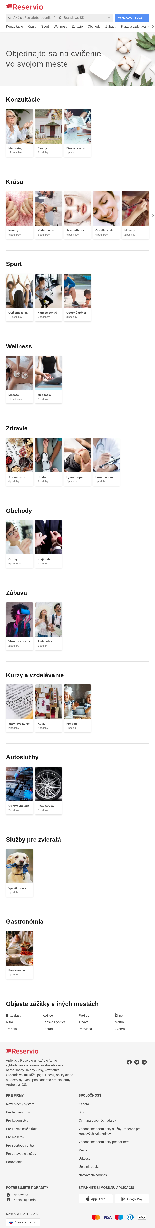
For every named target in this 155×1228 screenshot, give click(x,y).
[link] (15, 26)
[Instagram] (144, 1062)
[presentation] (146, 6)
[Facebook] (129, 1062)
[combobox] (86, 18)
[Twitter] (136, 1062)
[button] (132, 18)
